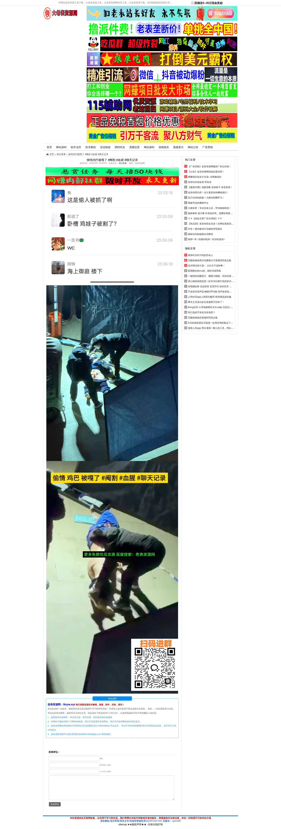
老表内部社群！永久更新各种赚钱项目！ (208, 192)
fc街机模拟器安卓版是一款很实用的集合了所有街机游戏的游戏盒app (222, 322)
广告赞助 (207, 147)
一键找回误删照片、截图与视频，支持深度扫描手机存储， (217, 275)
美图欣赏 (134, 147)
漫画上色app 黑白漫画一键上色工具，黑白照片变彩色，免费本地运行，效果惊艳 (229, 327)
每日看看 (61, 154)
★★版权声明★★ (136, 824)
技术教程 (90, 147)
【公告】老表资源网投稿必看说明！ (206, 171)
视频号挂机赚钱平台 (198, 202)
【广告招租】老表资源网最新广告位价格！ (209, 166)
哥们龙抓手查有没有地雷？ (201, 312)
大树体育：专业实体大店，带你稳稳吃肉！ (209, 208)
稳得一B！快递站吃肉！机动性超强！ (207, 239)
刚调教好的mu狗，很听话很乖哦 (204, 270)
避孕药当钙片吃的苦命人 (200, 255)
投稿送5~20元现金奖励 (208, 3)
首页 (49, 147)
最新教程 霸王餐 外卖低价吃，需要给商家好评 (211, 213)
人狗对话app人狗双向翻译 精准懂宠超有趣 (209, 296)
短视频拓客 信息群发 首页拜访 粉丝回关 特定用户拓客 (215, 286)
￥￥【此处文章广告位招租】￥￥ (205, 218)
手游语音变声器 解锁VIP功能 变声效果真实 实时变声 (214, 291)
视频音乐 (178, 147)
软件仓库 (76, 147)
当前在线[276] (155, 824)
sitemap (122, 824)
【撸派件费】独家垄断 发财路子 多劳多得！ (210, 187)
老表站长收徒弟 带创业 (199, 182)
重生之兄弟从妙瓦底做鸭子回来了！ (206, 301)
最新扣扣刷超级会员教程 (200, 234)
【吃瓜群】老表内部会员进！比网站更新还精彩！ (213, 223)
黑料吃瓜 (120, 147)
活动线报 (105, 147)
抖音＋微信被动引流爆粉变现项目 (205, 228)
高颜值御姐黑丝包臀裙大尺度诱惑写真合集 (209, 260)
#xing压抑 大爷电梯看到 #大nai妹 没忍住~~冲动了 (213, 307)
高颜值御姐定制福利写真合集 (203, 317)
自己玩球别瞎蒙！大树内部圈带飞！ (206, 197)
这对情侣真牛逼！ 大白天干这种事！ (206, 265)
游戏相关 (164, 147)
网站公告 (193, 147)
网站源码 (61, 147)
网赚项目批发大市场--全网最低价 (204, 176)
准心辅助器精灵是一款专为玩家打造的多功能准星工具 (215, 281)
